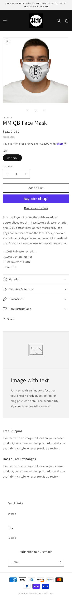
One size (12, 158)
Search (12, 513)
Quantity (7, 166)
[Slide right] (44, 110)
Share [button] (10, 319)
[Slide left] (27, 110)
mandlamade (31, 593)
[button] (5, 20)
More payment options (36, 208)
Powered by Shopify (44, 593)
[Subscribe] (60, 562)
